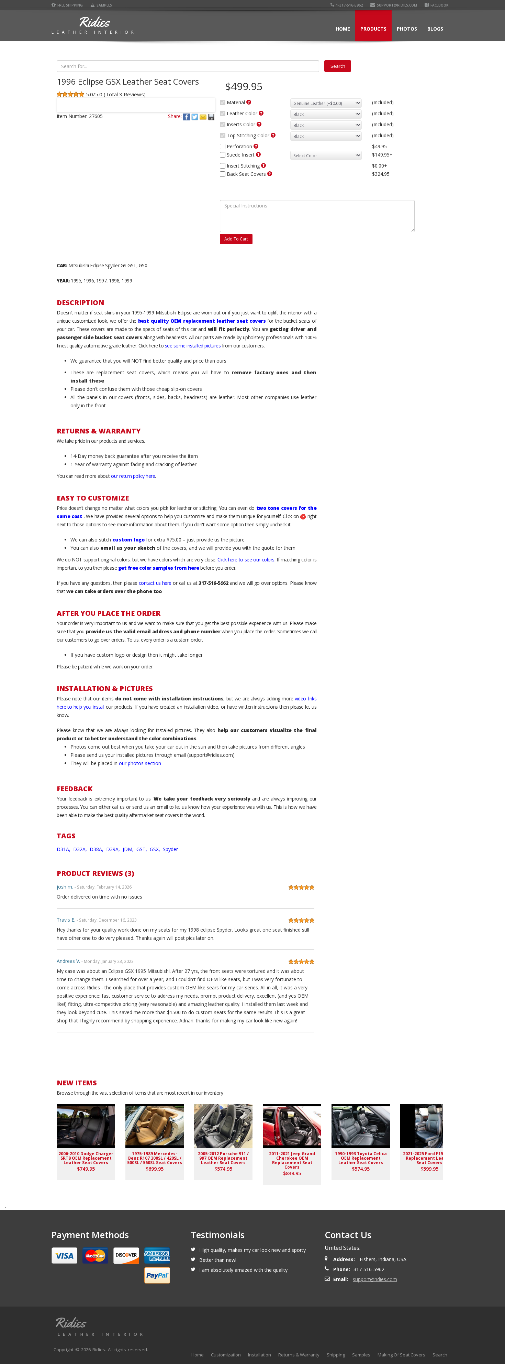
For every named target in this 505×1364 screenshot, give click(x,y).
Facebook (439, 5)
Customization (226, 1355)
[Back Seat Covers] (269, 173)
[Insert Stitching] (263, 165)
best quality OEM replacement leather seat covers (202, 321)
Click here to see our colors (245, 559)
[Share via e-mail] (204, 116)
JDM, (129, 849)
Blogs (435, 28)
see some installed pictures (193, 345)
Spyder (170, 849)
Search (440, 1355)
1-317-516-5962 (349, 5)
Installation (259, 1355)
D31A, (64, 849)
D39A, (113, 849)
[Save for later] (211, 116)
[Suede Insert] (258, 154)
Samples (104, 5)
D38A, (97, 849)
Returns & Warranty (298, 1355)
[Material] (248, 102)
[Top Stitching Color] (273, 135)
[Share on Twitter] (195, 116)
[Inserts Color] (259, 124)
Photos (407, 28)
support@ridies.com (397, 5)
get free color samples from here (158, 568)
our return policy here (133, 476)
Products (373, 28)
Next (206, 100)
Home (343, 28)
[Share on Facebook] (187, 116)
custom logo (128, 539)
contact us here (155, 583)
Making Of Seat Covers (401, 1355)
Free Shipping (70, 5)
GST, (142, 849)
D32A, (80, 849)
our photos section (140, 763)
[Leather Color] (261, 113)
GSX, (155, 849)
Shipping (336, 1355)
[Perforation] (256, 146)
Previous (65, 100)
